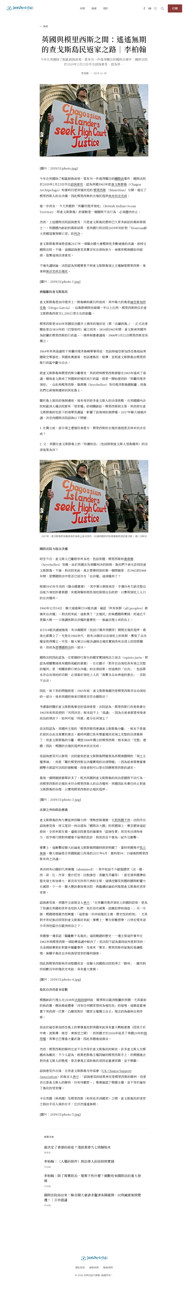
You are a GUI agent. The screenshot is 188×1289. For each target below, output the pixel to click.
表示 (86, 902)
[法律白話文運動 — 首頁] (20, 8)
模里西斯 (99, 190)
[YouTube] (149, 8)
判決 (77, 233)
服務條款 (94, 1267)
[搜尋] (162, 8)
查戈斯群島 (119, 184)
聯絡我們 (108, 1267)
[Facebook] (144, 8)
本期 (82, 8)
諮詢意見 (76, 184)
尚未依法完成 (117, 195)
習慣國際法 (63, 647)
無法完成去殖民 (57, 271)
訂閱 (175, 8)
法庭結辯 (81, 999)
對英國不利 (122, 820)
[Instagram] (155, 8)
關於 (105, 8)
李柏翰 (85, 73)
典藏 (94, 8)
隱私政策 (80, 1267)
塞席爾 (128, 558)
